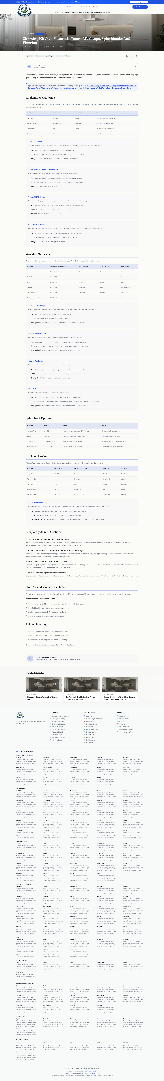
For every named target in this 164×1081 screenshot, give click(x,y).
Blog (61, 12)
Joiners (32, 765)
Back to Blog (30, 33)
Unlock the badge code (138, 2)
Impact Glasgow (34, 616)
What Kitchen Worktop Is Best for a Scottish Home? (60, 88)
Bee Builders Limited (36, 608)
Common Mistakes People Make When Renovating (47, 640)
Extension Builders (21, 763)
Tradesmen (72, 7)
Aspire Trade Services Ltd (38, 612)
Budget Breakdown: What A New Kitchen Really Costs (48, 635)
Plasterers (26, 765)
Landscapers (19, 765)
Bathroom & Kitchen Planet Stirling (41, 604)
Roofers (31, 759)
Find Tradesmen (141, 7)
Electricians (25, 759)
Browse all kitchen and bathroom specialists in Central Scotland (50, 645)
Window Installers (31, 763)
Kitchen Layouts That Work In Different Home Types (48, 631)
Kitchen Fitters (32, 761)
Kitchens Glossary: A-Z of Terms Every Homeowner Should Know (106, 88)
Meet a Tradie (86, 7)
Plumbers (18, 759)
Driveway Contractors (22, 761)
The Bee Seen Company (90, 1071)
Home (62, 7)
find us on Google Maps (94, 1073)
